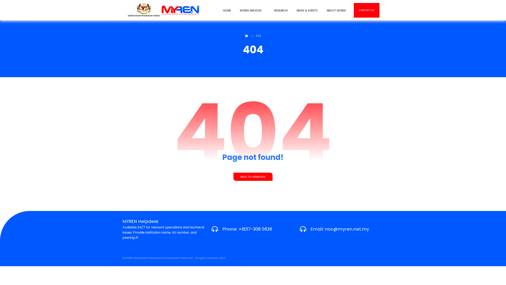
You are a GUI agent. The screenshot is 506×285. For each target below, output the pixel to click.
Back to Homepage (253, 177)
